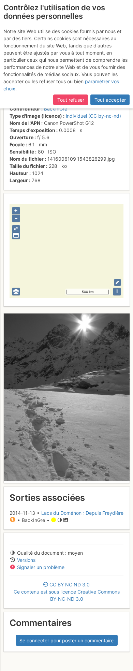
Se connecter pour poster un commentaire (66, 640)
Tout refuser (70, 100)
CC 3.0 (67, 592)
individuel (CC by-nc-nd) (93, 116)
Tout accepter (110, 100)
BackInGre (55, 109)
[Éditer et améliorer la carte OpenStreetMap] (117, 282)
